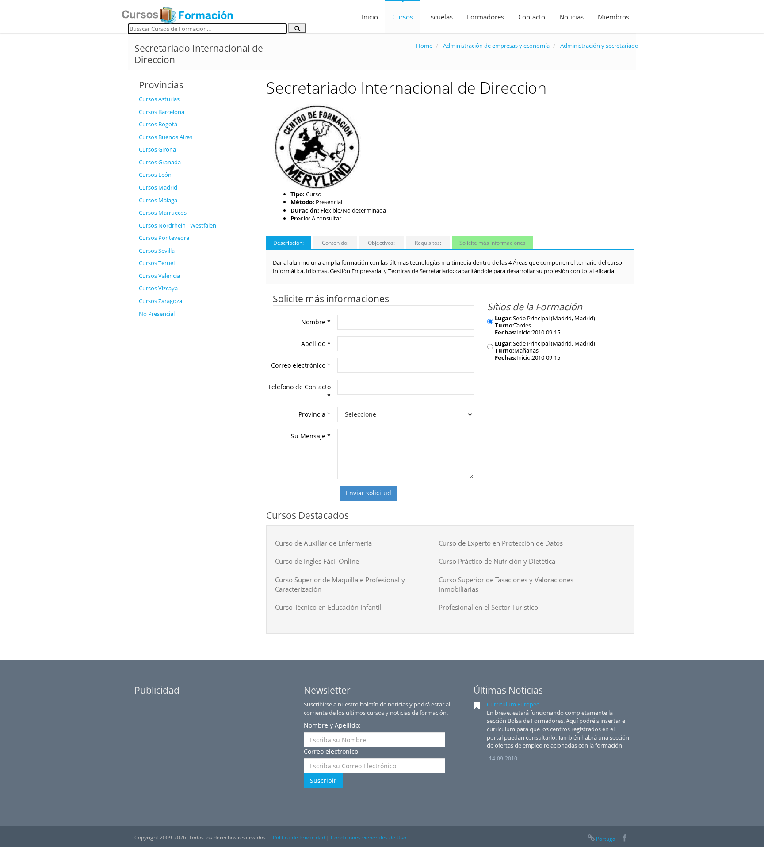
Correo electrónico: (332, 751)
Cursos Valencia (159, 276)
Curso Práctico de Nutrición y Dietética (497, 561)
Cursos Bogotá (158, 124)
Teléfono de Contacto (299, 391)
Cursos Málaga (158, 200)
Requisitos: (428, 243)
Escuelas (440, 16)
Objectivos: (381, 243)
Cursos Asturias (159, 99)
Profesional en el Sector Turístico (488, 607)
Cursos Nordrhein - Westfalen (177, 225)
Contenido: (335, 243)
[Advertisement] (195, 454)
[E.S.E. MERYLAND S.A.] (317, 145)
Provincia (314, 414)
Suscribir (323, 780)
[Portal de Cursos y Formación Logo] (177, 12)
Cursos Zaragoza (160, 301)
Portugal (606, 839)
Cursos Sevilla (157, 250)
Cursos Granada (160, 162)
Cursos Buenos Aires (165, 137)
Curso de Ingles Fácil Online (317, 561)
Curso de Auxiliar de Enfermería (323, 543)
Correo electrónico (301, 365)
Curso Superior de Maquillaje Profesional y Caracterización (340, 584)
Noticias (571, 16)
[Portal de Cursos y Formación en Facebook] (624, 839)
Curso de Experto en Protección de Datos (501, 543)
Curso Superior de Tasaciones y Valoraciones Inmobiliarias (506, 584)
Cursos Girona (157, 149)
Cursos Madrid (158, 187)
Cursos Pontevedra (164, 238)
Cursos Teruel (157, 263)
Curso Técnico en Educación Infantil (328, 607)
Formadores (485, 16)
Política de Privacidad (299, 837)
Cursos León (155, 175)
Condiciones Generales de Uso (368, 837)
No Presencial (157, 314)
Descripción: (288, 243)
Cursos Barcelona (161, 112)
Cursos (402, 16)
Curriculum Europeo (513, 704)
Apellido (316, 343)
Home (424, 45)
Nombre (316, 322)
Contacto (531, 16)
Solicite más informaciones (492, 243)
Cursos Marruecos (163, 212)
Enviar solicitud (368, 493)
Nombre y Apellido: (332, 725)
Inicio (370, 16)
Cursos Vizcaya (158, 288)
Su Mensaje (311, 436)
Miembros (613, 16)
